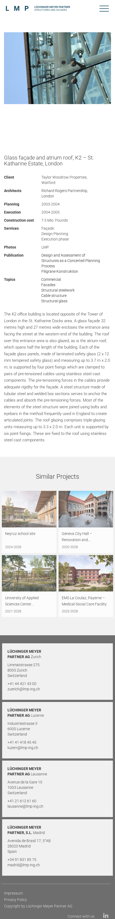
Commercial (51, 279)
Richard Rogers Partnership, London (64, 193)
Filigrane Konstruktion (59, 271)
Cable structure (54, 295)
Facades (48, 285)
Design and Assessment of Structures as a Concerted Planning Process (70, 260)
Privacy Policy (15, 899)
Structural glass (54, 301)
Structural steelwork (58, 290)
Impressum (13, 893)
